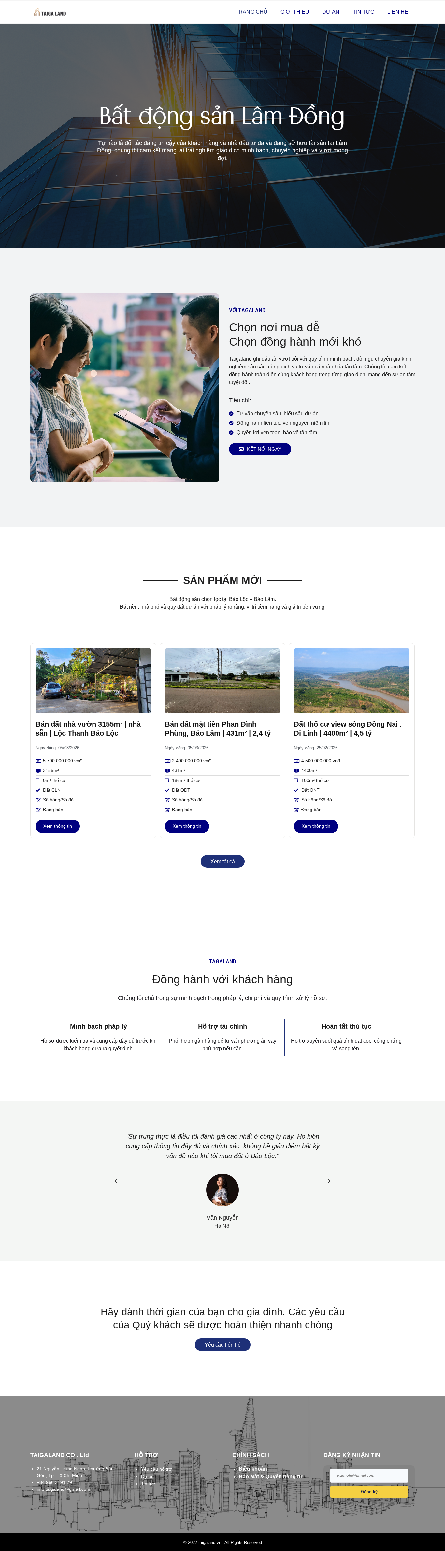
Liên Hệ (397, 12)
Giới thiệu (294, 12)
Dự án (331, 12)
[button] (115, 1180)
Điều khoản (253, 1469)
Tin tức (364, 12)
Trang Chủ (251, 12)
